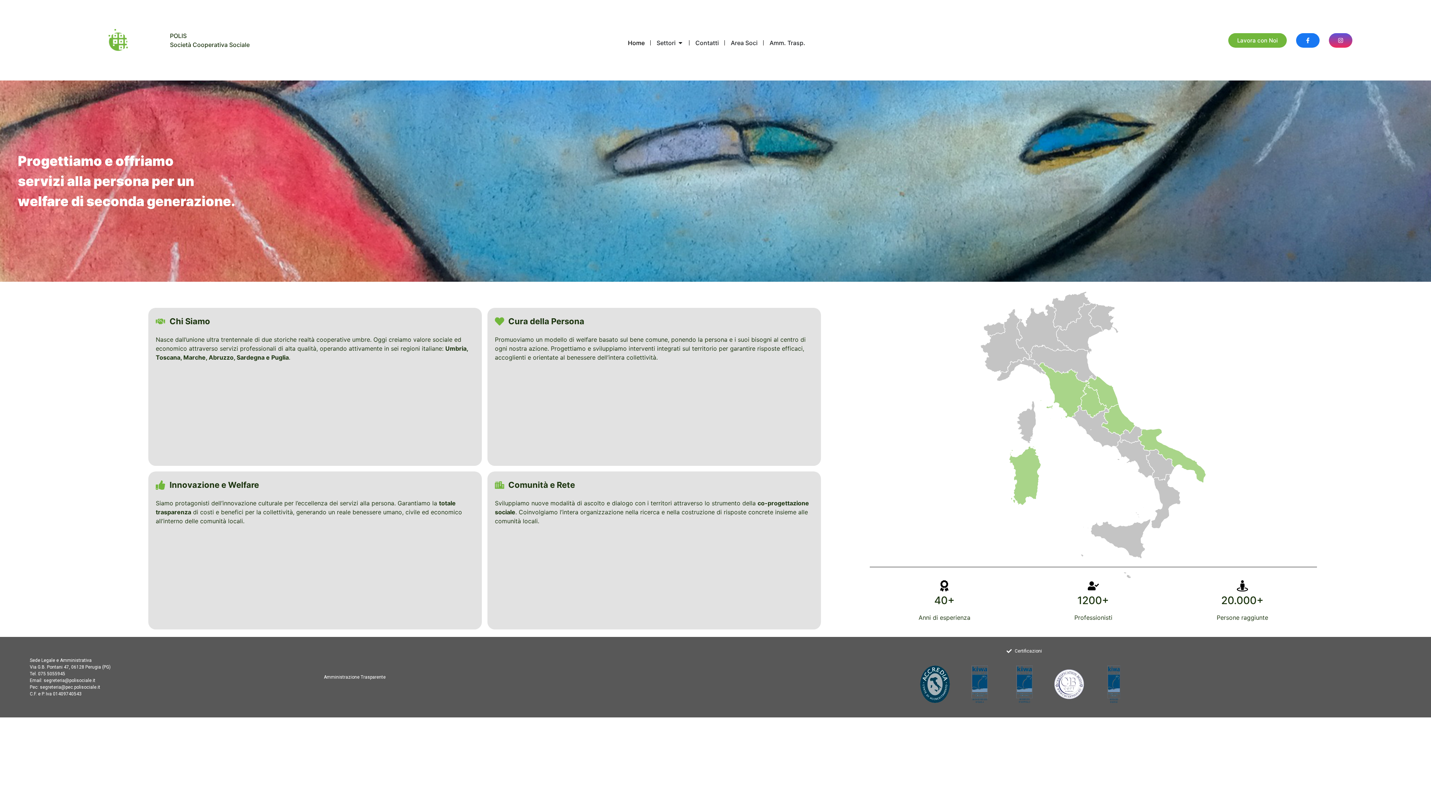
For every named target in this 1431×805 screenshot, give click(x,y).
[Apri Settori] (680, 42)
